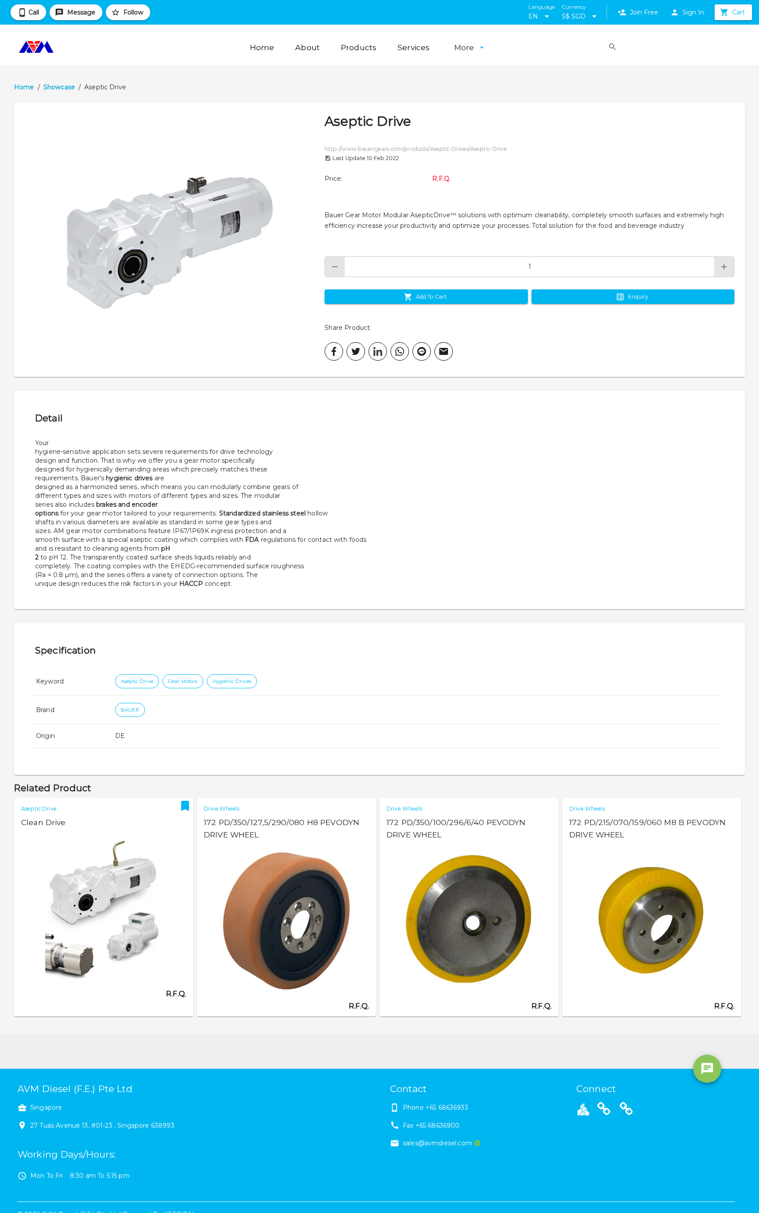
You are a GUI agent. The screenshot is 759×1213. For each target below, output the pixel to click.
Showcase (59, 87)
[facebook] (334, 351)
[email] (443, 351)
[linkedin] (378, 351)
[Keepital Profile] (583, 1109)
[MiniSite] (626, 1110)
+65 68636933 (447, 1107)
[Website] (604, 1110)
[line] (421, 351)
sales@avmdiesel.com (437, 1143)
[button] (169, 239)
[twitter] (356, 351)
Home (24, 87)
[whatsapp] (399, 351)
